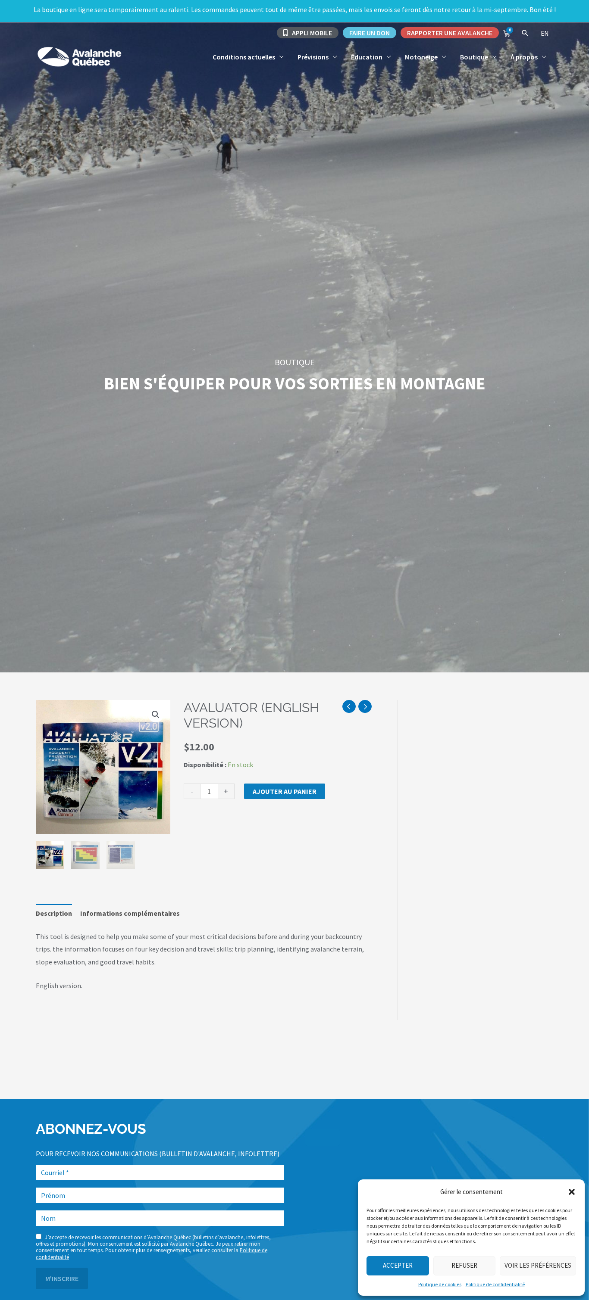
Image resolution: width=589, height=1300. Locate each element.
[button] (571, 1192)
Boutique (474, 57)
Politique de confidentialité (495, 1284)
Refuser (464, 1265)
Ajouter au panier (284, 791)
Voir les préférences (537, 1265)
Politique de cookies (439, 1284)
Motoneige (421, 57)
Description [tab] (54, 913)
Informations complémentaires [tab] (130, 913)
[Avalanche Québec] (79, 55)
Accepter (398, 1265)
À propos (524, 57)
